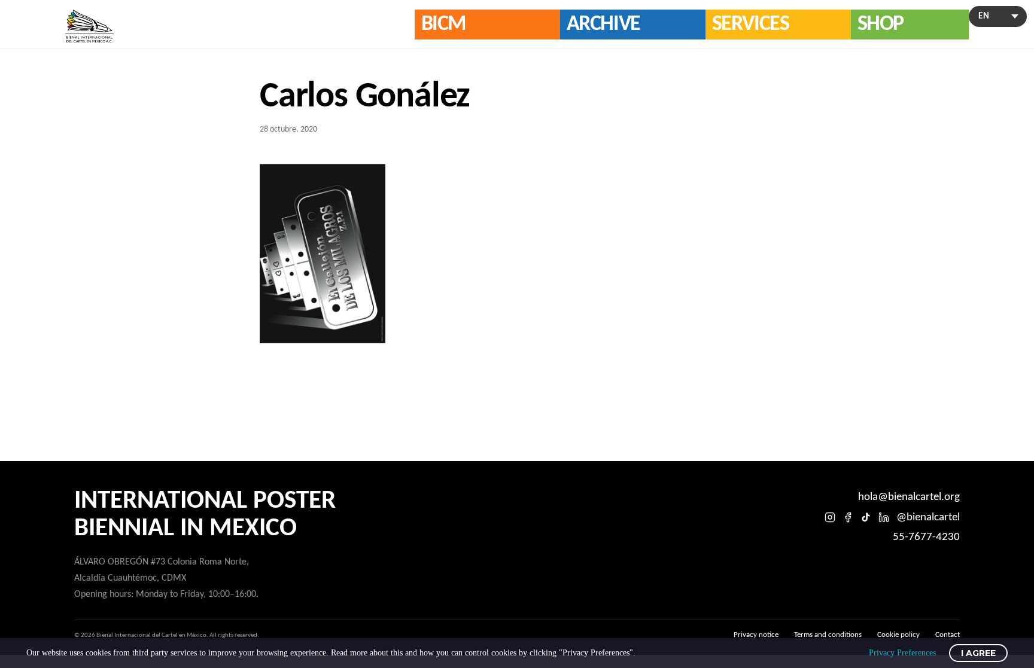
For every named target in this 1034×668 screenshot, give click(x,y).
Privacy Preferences (902, 652)
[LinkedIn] (883, 517)
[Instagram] (830, 517)
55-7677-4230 (926, 537)
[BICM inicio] (89, 26)
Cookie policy (898, 635)
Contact (947, 635)
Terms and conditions (828, 635)
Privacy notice (756, 635)
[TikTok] (865, 517)
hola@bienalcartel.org (909, 497)
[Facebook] (848, 517)
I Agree (978, 653)
